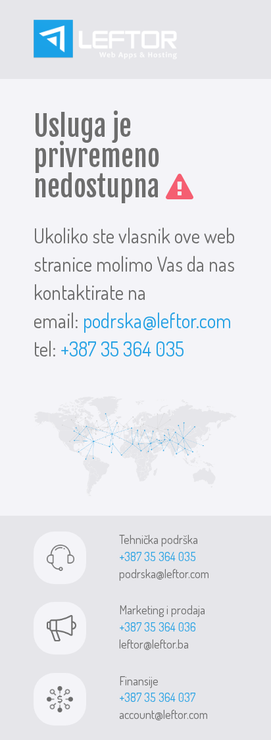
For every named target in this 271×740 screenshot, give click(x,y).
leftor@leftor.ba (154, 644)
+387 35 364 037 (157, 697)
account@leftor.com (163, 714)
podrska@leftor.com (157, 320)
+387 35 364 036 (157, 627)
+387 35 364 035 (122, 348)
